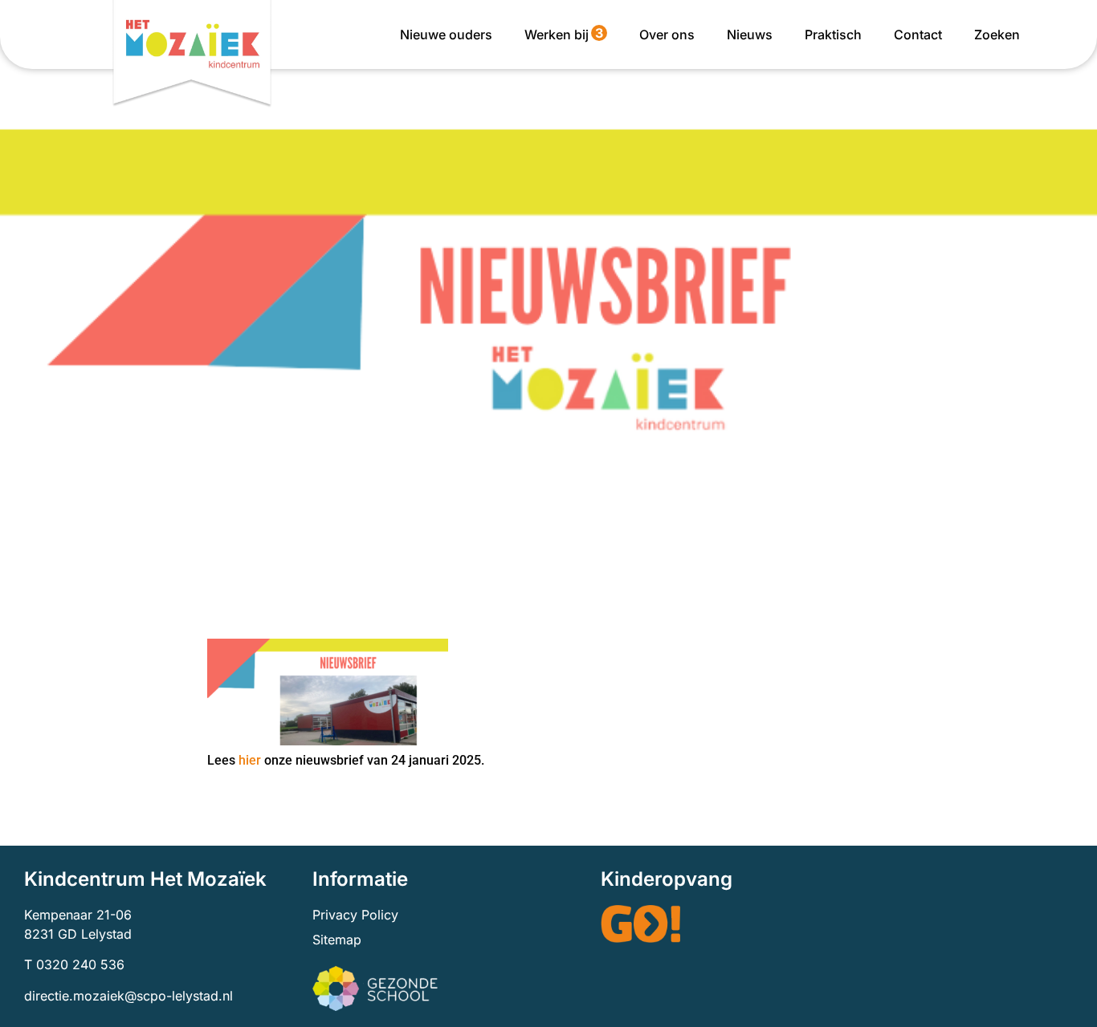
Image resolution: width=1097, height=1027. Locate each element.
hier (250, 760)
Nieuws (750, 34)
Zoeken (997, 34)
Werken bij (563, 34)
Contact (918, 34)
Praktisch (833, 34)
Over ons (667, 34)
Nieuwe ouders (446, 34)
